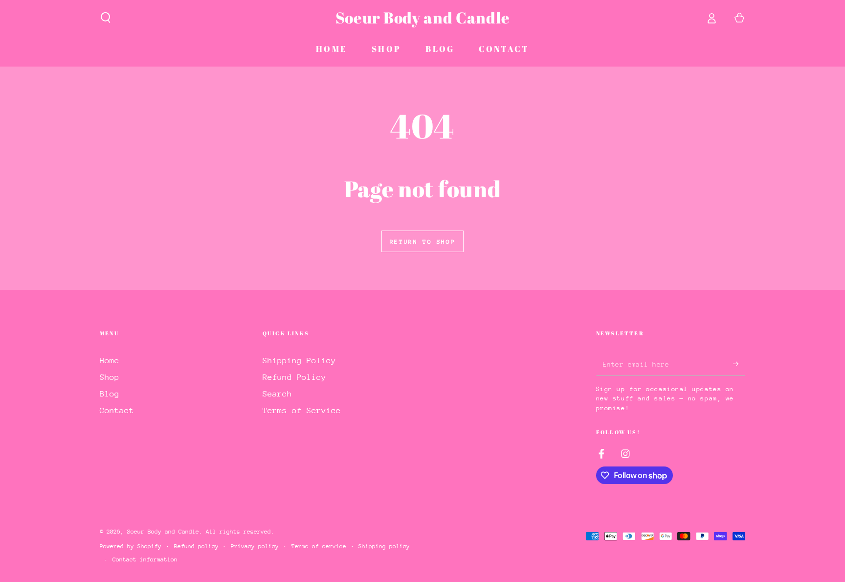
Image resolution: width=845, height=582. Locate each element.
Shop (109, 377)
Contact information (145, 559)
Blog (109, 393)
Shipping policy (384, 546)
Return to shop (422, 241)
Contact (117, 410)
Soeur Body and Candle (163, 531)
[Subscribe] (739, 363)
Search (277, 393)
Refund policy (196, 546)
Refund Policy (294, 377)
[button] (106, 17)
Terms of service (318, 546)
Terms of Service (302, 410)
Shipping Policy (299, 360)
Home (109, 360)
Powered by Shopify (130, 546)
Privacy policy (255, 546)
